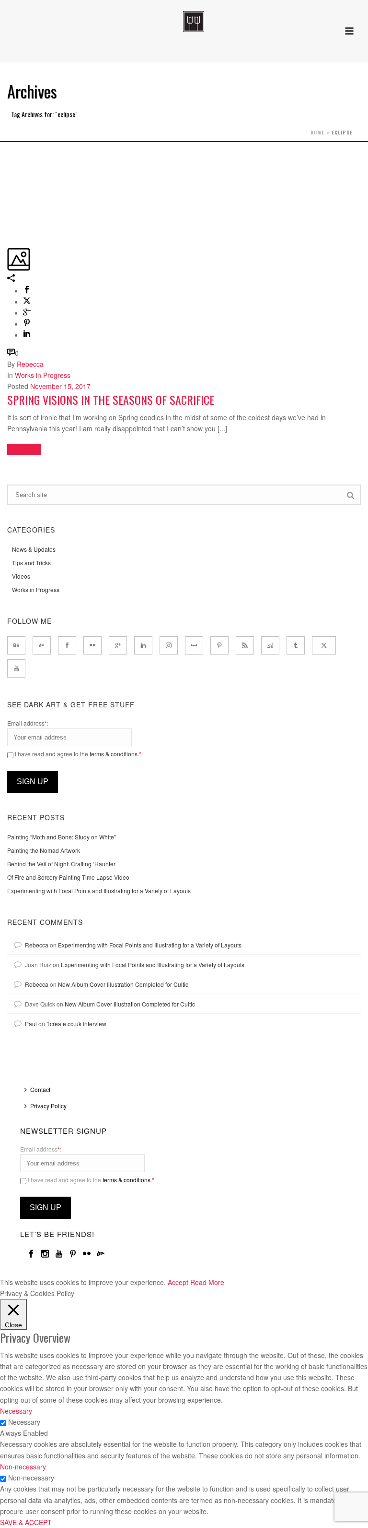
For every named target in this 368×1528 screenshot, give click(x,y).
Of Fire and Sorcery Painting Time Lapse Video (68, 877)
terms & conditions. (114, 754)
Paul (31, 1023)
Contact (40, 1089)
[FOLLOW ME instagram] (169, 645)
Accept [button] (178, 1282)
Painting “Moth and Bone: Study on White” (61, 837)
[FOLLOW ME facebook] (67, 645)
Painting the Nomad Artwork (43, 850)
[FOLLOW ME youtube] (16, 668)
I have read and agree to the (77, 754)
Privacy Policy (48, 1106)
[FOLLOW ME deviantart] (42, 645)
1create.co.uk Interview (76, 1023)
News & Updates (34, 549)
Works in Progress (42, 375)
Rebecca (30, 364)
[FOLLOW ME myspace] (194, 645)
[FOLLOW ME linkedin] (143, 645)
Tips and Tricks (31, 562)
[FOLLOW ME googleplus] (118, 645)
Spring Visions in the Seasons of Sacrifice (110, 399)
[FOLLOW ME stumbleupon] (270, 645)
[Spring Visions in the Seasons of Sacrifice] (8, 159)
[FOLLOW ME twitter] (324, 645)
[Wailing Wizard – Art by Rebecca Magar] (183, 21)
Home (317, 132)
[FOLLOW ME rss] (245, 645)
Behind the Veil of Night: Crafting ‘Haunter (61, 864)
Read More (207, 1282)
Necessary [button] (16, 1411)
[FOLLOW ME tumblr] (296, 645)
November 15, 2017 (60, 386)
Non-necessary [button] (23, 1466)
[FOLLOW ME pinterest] (219, 645)
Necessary (24, 1422)
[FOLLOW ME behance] (16, 645)
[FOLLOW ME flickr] (92, 645)
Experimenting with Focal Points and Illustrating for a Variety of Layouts (99, 890)
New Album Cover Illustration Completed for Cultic (123, 984)
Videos (21, 576)
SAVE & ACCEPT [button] (26, 1522)
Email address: (27, 723)
